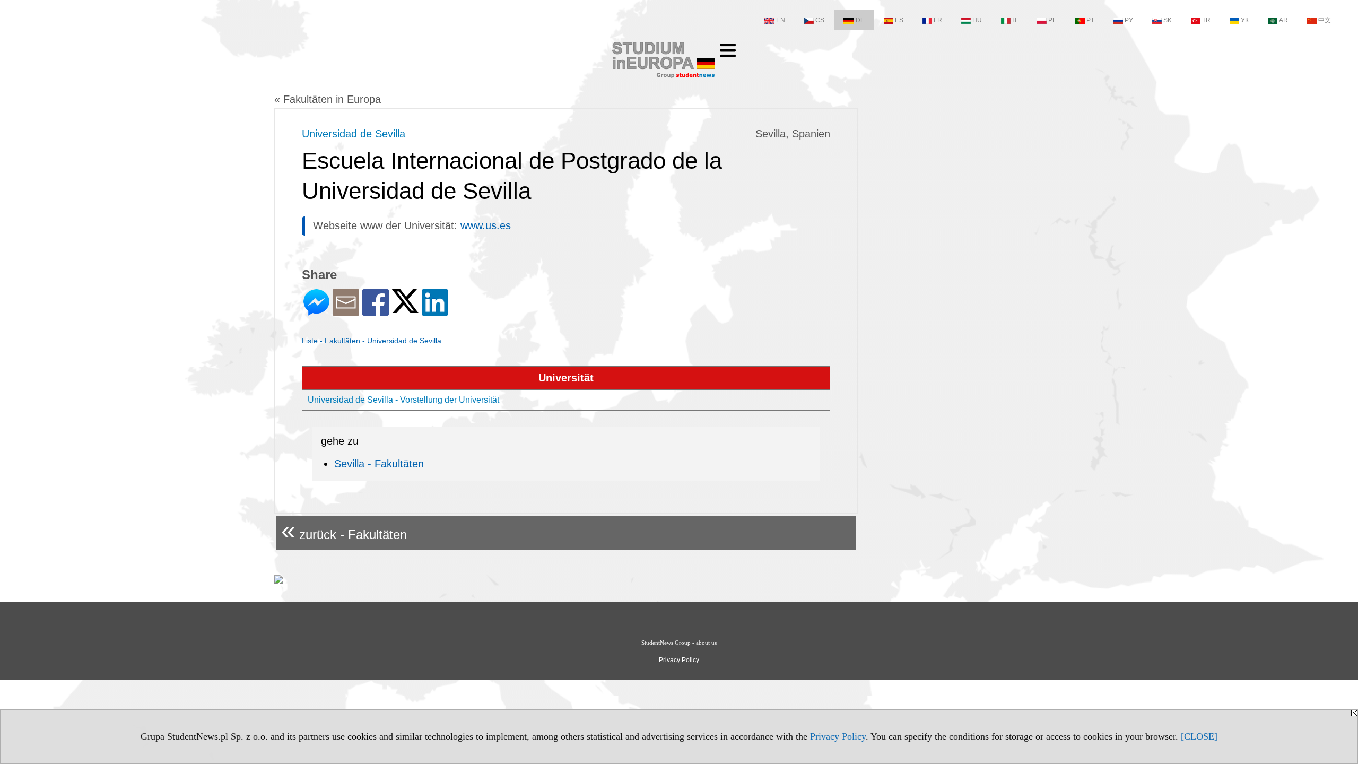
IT (1014, 20)
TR (1206, 20)
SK (1167, 20)
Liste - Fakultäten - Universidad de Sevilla (371, 340)
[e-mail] (346, 311)
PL (1052, 20)
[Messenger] (316, 311)
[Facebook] (375, 311)
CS (819, 20)
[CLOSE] (1199, 736)
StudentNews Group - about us (679, 642)
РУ (1129, 20)
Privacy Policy (838, 736)
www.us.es (485, 225)
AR (1283, 20)
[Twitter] (405, 308)
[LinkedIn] (435, 311)
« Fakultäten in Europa (327, 99)
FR (938, 20)
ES (899, 20)
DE (860, 20)
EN (780, 20)
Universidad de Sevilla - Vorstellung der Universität (403, 399)
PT (1090, 20)
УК (1245, 20)
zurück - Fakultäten (344, 530)
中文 (1324, 20)
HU (977, 20)
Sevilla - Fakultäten (379, 464)
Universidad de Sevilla (353, 134)
